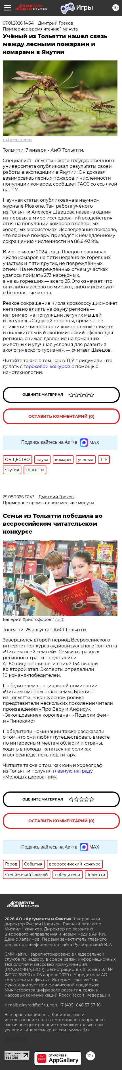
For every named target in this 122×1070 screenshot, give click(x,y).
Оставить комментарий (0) (61, 416)
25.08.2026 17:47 (18, 496)
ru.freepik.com (17, 139)
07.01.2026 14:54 (18, 23)
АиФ (59, 619)
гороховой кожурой (47, 366)
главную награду (73, 771)
